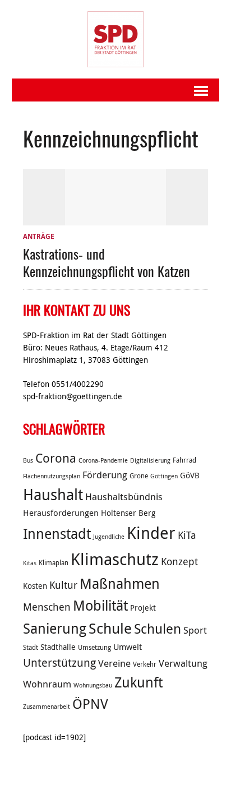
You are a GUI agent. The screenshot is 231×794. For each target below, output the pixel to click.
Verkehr (144, 664)
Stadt (30, 647)
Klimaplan (53, 562)
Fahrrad (184, 460)
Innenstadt (57, 533)
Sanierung (54, 628)
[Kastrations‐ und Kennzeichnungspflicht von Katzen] (115, 219)
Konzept (179, 561)
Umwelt (127, 646)
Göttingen (164, 476)
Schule (110, 628)
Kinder (151, 532)
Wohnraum (47, 684)
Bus (28, 460)
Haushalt (53, 494)
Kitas (29, 563)
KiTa (187, 535)
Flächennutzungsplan (51, 476)
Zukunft (138, 682)
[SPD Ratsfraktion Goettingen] (116, 39)
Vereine (114, 663)
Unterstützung (59, 662)
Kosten (35, 586)
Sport (195, 630)
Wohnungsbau (92, 685)
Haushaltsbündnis (124, 497)
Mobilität (100, 605)
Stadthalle (58, 647)
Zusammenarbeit (46, 706)
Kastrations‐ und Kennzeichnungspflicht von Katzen (106, 262)
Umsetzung (94, 647)
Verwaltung (183, 663)
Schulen (157, 629)
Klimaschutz (115, 559)
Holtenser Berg (128, 513)
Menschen (47, 606)
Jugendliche (108, 537)
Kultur (63, 585)
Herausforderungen (61, 512)
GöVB (190, 475)
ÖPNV (90, 704)
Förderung (104, 475)
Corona (55, 458)
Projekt (143, 608)
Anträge (38, 236)
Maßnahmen (120, 583)
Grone (139, 476)
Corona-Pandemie (103, 460)
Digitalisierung (150, 460)
